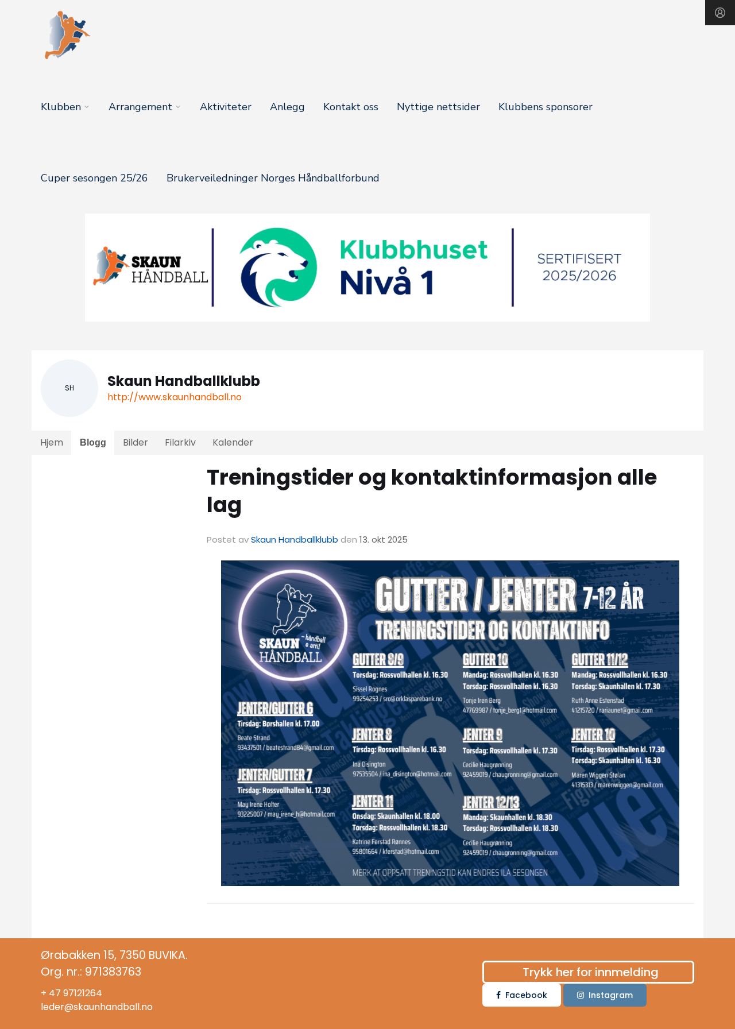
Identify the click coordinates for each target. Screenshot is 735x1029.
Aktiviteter (226, 107)
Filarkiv (180, 442)
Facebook (526, 995)
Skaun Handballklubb (294, 539)
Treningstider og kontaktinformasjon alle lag (432, 491)
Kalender (232, 442)
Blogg (93, 442)
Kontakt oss (350, 107)
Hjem (51, 442)
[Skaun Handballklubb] (367, 268)
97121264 (82, 993)
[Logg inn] (720, 12)
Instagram (611, 995)
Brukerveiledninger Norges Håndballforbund (273, 178)
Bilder (135, 442)
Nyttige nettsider (438, 107)
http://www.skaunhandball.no (174, 397)
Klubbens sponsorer (545, 107)
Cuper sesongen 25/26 (94, 178)
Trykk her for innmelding (591, 972)
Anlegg (287, 107)
